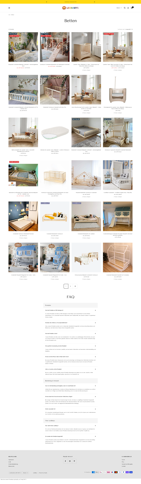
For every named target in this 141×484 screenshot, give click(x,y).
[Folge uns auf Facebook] (65, 461)
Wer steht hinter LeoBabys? (51, 425)
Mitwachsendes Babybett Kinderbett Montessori (86, 275)
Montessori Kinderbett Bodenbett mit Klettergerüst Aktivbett (54, 64)
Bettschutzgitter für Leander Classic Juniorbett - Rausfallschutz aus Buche (23, 150)
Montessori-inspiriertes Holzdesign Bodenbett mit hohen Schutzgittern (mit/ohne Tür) (54, 193)
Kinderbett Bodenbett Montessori (55, 233)
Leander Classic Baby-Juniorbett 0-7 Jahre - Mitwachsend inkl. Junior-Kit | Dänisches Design (117, 65)
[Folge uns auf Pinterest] (74, 461)
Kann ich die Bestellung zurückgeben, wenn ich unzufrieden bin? (60, 385)
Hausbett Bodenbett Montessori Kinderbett (86, 192)
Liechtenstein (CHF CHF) (15, 472)
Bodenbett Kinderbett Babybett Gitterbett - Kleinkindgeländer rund (86, 150)
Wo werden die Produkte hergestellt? (54, 436)
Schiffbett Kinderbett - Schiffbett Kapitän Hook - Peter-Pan (118, 192)
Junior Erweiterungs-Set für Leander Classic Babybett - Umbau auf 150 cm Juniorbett (86, 108)
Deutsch (118, 7)
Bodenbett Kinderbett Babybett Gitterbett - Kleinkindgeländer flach (23, 65)
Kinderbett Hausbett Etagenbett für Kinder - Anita (23, 275)
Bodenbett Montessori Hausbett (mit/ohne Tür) (54, 107)
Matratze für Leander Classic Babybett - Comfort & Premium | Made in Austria (54, 150)
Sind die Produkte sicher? (51, 333)
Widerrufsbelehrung (13, 464)
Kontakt (123, 466)
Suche (123, 459)
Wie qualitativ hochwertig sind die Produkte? (56, 346)
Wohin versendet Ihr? (50, 409)
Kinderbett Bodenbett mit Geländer (86, 233)
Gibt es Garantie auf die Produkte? (53, 369)
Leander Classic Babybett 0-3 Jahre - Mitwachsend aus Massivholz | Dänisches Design (86, 65)
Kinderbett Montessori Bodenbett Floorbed (23, 233)
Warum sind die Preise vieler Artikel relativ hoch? (57, 356)
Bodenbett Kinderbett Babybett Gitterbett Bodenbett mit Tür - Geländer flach (23, 108)
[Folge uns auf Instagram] (70, 461)
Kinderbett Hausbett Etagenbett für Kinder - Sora (55, 275)
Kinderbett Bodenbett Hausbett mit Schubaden (118, 275)
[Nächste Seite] (75, 286)
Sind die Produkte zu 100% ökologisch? (54, 310)
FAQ (123, 461)
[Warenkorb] (132, 8)
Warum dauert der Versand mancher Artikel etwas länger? (58, 396)
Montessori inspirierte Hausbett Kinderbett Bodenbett (118, 150)
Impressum (11, 459)
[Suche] (124, 8)
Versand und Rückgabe (127, 464)
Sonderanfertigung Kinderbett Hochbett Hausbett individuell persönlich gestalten (117, 234)
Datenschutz (11, 466)
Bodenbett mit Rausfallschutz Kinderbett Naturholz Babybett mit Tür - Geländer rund (23, 193)
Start (9, 14)
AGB (9, 461)
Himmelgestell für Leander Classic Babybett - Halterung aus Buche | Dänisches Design (118, 108)
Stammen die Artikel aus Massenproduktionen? (56, 322)
